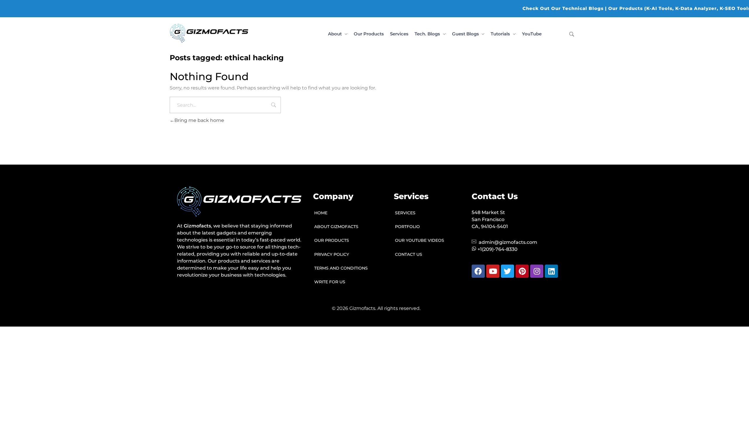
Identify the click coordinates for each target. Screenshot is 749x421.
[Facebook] (478, 271)
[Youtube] (492, 271)
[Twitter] (507, 271)
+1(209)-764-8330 (497, 249)
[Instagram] (536, 271)
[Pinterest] (522, 271)
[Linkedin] (551, 271)
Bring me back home (199, 120)
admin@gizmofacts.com (508, 242)
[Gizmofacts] (209, 33)
